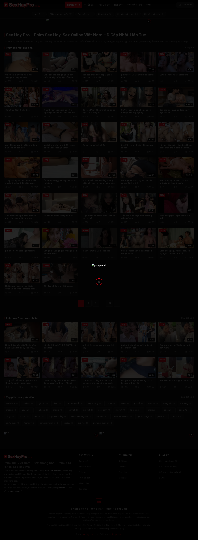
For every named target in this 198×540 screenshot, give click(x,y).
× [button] (99, 281)
